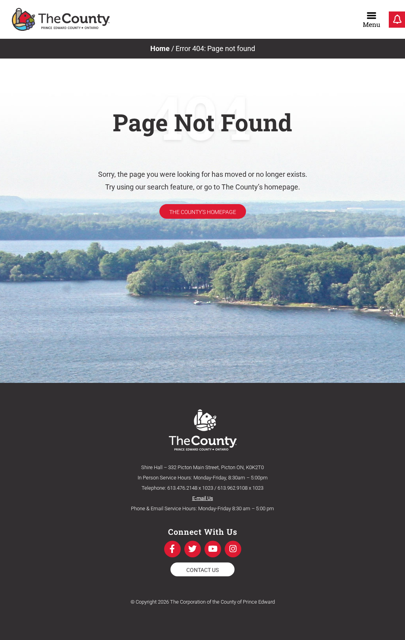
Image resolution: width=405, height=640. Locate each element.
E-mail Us (202, 498)
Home (160, 48)
